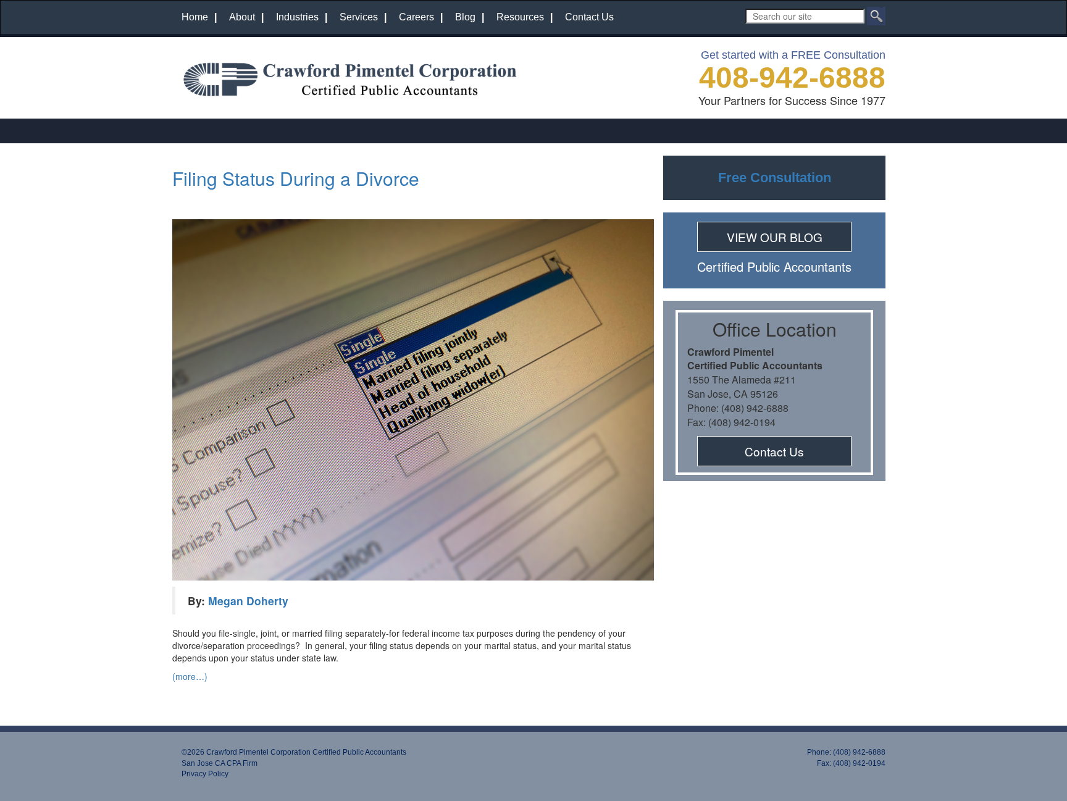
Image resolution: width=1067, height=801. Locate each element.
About (242, 17)
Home (195, 17)
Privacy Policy (205, 774)
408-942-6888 (792, 77)
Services (359, 17)
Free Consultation (774, 177)
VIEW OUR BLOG (774, 237)
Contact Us (589, 17)
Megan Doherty (248, 600)
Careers (416, 17)
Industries (297, 17)
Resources (520, 17)
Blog (465, 17)
